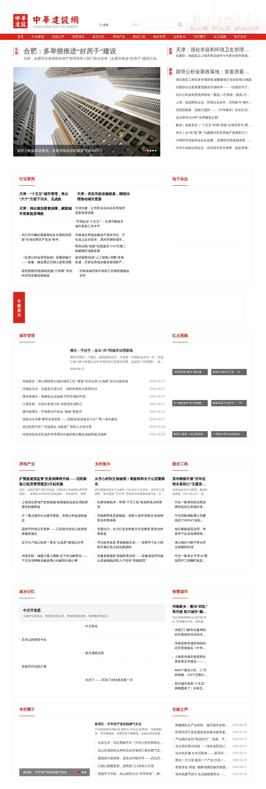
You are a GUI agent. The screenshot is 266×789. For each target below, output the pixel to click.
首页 (20, 36)
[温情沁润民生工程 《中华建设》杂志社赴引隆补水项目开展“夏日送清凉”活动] (229, 361)
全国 (105, 25)
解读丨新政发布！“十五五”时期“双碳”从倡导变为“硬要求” (214, 125)
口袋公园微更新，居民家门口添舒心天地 (126, 766)
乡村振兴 (179, 36)
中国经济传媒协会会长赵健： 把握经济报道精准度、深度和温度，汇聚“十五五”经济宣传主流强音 (214, 140)
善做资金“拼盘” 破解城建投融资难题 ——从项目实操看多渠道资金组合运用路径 (211, 767)
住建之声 (58, 36)
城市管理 (159, 36)
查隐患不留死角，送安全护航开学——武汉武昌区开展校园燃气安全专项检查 (131, 758)
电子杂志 (240, 36)
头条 (16, 51)
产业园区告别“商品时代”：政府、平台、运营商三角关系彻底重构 (211, 739)
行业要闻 (38, 36)
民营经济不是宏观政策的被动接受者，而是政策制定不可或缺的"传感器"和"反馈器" (211, 732)
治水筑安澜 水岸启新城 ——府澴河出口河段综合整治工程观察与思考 (211, 753)
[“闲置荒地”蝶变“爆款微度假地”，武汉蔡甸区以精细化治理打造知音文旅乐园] (190, 361)
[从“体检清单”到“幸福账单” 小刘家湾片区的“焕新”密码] (190, 392)
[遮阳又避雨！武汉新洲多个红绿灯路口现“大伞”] (190, 423)
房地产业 (119, 36)
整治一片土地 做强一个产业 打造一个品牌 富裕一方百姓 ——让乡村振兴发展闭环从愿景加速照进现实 (211, 760)
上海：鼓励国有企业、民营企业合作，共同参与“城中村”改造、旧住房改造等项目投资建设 (214, 102)
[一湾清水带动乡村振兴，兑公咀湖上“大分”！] (229, 423)
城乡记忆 (98, 36)
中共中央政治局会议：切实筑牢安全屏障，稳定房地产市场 (214, 147)
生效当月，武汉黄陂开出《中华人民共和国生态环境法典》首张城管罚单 (131, 742)
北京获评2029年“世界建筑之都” (197, 117)
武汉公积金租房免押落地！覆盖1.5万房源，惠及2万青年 (214, 94)
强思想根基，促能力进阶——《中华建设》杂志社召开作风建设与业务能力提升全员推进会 (214, 110)
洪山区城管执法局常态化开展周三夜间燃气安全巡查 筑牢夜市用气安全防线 (131, 750)
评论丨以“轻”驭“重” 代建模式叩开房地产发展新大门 (212, 132)
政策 (170, 51)
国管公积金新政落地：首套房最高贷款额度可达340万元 (214, 71)
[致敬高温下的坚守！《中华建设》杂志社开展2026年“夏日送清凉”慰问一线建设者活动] (229, 392)
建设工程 (139, 36)
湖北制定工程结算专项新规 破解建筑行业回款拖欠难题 (213, 79)
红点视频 (220, 36)
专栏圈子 (200, 36)
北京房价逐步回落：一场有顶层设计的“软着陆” (211, 746)
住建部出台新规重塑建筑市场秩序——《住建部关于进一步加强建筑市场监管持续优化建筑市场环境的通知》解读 (214, 87)
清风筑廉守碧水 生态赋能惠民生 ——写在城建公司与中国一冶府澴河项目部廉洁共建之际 (211, 774)
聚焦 (170, 71)
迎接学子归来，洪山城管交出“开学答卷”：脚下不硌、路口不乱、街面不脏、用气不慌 (131, 773)
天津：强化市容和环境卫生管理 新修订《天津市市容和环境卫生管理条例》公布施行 (214, 49)
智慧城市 (78, 36)
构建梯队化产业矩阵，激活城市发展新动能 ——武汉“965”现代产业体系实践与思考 (211, 725)
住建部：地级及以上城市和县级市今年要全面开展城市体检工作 (214, 55)
